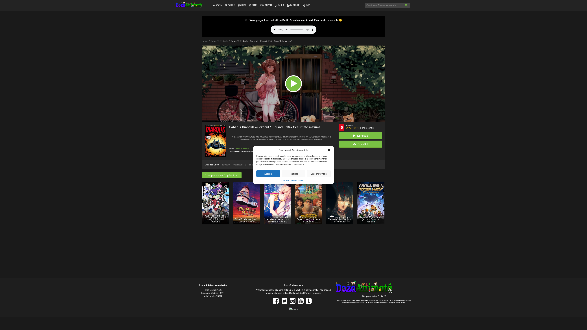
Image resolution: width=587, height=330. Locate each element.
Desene (227, 164)
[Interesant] (355, 128)
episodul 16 (240, 164)
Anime (243, 5)
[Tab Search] (409, 7)
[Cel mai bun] (357, 128)
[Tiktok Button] (310, 302)
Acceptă (268, 173)
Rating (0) (350, 125)
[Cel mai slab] (347, 128)
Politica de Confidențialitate (292, 180)
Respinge (293, 173)
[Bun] (350, 128)
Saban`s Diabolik (219, 40)
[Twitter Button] (286, 302)
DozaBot (363, 144)
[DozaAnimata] (189, 5)
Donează (362, 136)
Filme (254, 5)
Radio (280, 5)
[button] (329, 149)
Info (307, 5)
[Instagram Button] (294, 302)
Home (205, 40)
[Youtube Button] (302, 302)
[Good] (352, 128)
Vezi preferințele (319, 173)
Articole (267, 5)
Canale (231, 5)
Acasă (218, 5)
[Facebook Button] (277, 302)
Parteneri (295, 5)
